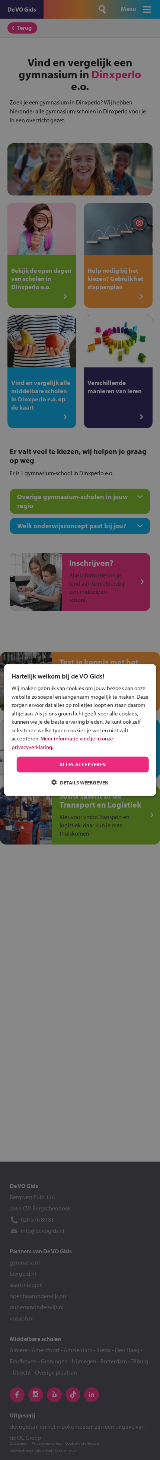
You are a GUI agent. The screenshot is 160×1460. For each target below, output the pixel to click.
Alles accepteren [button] (83, 764)
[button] (80, 782)
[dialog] (80, 730)
